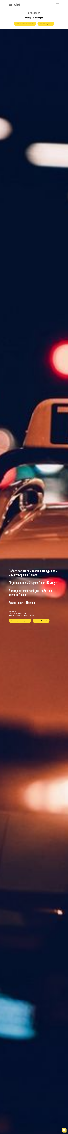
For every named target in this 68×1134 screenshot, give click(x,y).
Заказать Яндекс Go (45, 24)
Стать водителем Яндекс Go (25, 24)
